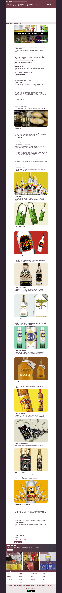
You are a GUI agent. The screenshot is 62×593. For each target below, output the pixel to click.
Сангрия (20, 581)
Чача (8, 582)
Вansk (40, 585)
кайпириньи (34, 478)
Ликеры (20, 579)
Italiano (47, 585)
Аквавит (20, 573)
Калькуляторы (10, 4)
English (24, 585)
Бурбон (8, 574)
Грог (32, 576)
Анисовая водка (34, 573)
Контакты (10, 585)
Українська (19, 585)
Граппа (20, 576)
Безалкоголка (49, 4)
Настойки (9, 581)
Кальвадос (33, 577)
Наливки (44, 579)
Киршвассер (9, 579)
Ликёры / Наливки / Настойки (12, 5)
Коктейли (9, 3)
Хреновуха (45, 581)
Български (28, 585)
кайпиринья (24, 102)
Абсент (30, 5)
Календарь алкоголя (50, 3)
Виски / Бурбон (21, 5)
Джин (38, 4)
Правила (14, 585)
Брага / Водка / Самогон (22, 3)
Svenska (31, 588)
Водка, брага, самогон (22, 539)
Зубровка (9, 577)
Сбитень (32, 581)
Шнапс (20, 582)
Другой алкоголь (21, 4)
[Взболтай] (9, 1)
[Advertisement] (31, 15)
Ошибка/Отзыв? (18, 542)
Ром (38, 3)
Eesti (34, 588)
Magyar (32, 585)
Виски (44, 574)
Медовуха (33, 579)
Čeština (27, 588)
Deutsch (51, 585)
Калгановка (21, 577)
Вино (20, 574)
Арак (44, 573)
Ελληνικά (36, 585)
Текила (39, 5)
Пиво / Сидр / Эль (31, 3)
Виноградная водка (35, 574)
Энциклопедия (31, 4)
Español (43, 585)
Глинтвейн (9, 576)
